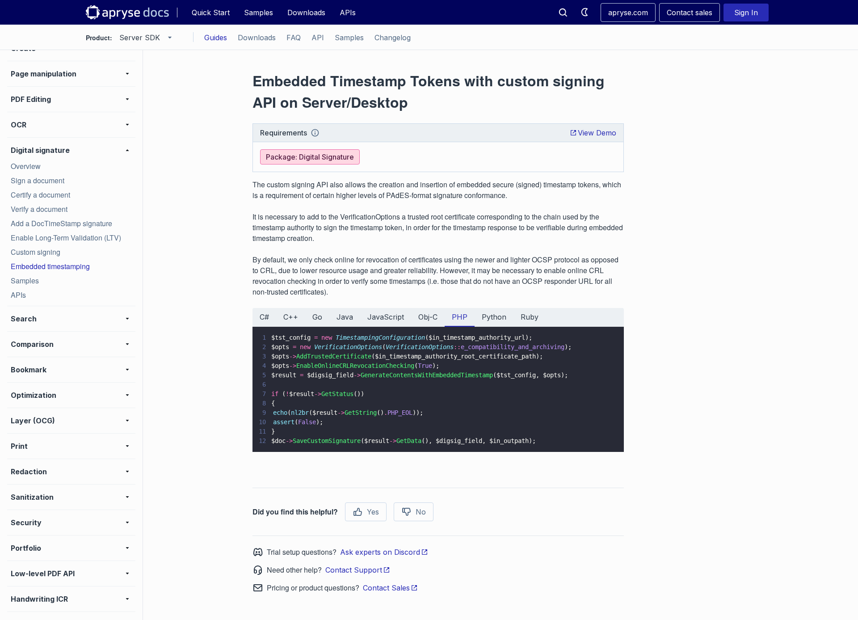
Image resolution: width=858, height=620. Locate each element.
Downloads (306, 12)
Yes (373, 511)
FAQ (293, 37)
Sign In (746, 12)
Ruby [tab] (529, 316)
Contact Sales (386, 587)
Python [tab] (494, 316)
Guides (215, 37)
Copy (604, 436)
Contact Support (353, 569)
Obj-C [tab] (427, 316)
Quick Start (211, 12)
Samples (258, 12)
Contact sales (689, 12)
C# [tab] (264, 316)
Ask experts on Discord (380, 552)
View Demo (597, 132)
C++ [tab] (290, 316)
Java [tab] (344, 316)
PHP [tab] (459, 316)
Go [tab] (317, 316)
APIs (348, 12)
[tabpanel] (438, 389)
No (421, 511)
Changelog (392, 37)
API (317, 37)
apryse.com (628, 12)
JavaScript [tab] (385, 316)
